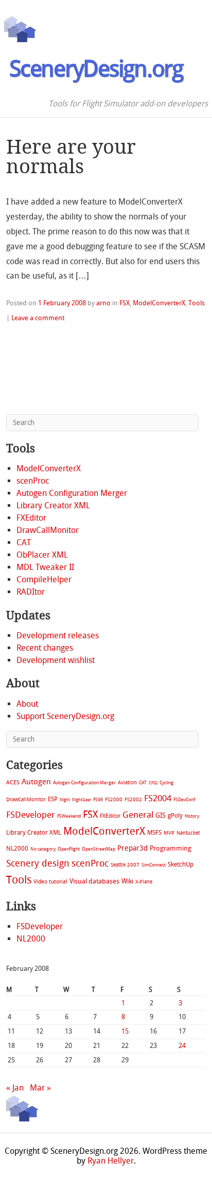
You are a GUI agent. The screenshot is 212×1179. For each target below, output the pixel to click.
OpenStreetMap (98, 849)
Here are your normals (71, 156)
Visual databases (94, 881)
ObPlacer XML (42, 555)
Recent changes (44, 648)
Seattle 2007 (125, 865)
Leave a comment (37, 318)
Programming (170, 848)
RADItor (30, 592)
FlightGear (81, 800)
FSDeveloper (30, 814)
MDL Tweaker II (45, 567)
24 (182, 1045)
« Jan (15, 1088)
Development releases (57, 635)
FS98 (98, 799)
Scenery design (37, 863)
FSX (124, 303)
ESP (53, 799)
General (137, 814)
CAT (23, 542)
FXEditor (31, 518)
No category (43, 849)
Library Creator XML (53, 505)
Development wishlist (55, 660)
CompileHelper (44, 579)
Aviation (127, 782)
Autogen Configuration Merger (71, 493)
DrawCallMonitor (47, 530)
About (27, 704)
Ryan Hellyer (110, 1161)
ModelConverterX (159, 303)
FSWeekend (69, 816)
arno (103, 303)
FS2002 (133, 799)
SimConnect (154, 865)
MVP (169, 833)
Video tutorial (50, 881)
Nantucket (188, 833)
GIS (160, 815)
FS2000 (113, 799)
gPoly (175, 815)
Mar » (40, 1088)
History (192, 816)
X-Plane (143, 881)
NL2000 (17, 848)
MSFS (154, 832)
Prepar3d (132, 848)
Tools (196, 303)
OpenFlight (69, 849)
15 (125, 1031)
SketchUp (180, 864)
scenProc (32, 481)
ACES (13, 782)
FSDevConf (184, 799)
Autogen (36, 781)
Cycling (166, 782)
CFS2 (153, 783)
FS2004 (157, 798)
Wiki (127, 881)
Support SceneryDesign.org (65, 716)
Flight (65, 800)
